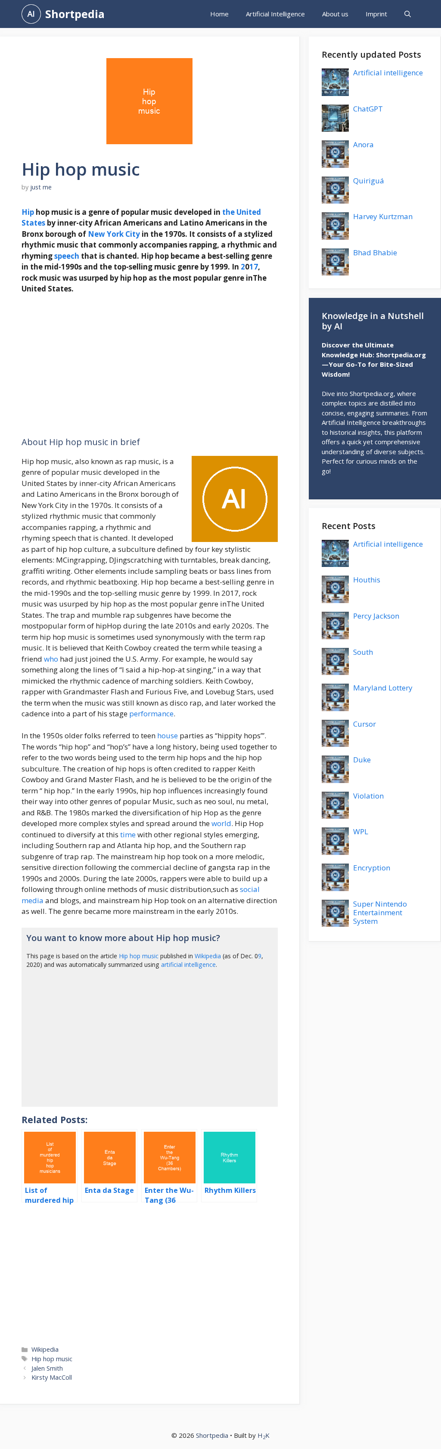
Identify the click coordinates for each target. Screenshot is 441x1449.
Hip (28, 212)
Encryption (371, 868)
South (363, 652)
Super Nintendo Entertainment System (380, 912)
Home (219, 13)
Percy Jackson (376, 616)
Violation (368, 796)
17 (253, 267)
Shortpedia (75, 13)
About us (335, 13)
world (221, 823)
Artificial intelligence (388, 72)
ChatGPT (368, 109)
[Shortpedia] (31, 14)
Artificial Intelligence (275, 13)
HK (264, 1435)
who (51, 659)
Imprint (376, 13)
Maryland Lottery (383, 688)
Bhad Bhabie (375, 252)
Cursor (364, 724)
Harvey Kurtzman (383, 216)
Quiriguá (368, 181)
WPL (360, 831)
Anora (363, 144)
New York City (114, 234)
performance (151, 713)
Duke (362, 760)
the (228, 212)
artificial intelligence (188, 964)
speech (66, 256)
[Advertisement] (150, 365)
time (128, 834)
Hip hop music (138, 956)
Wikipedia (208, 956)
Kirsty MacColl (51, 1377)
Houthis (366, 580)
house (167, 735)
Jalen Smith (47, 1368)
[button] (407, 14)
